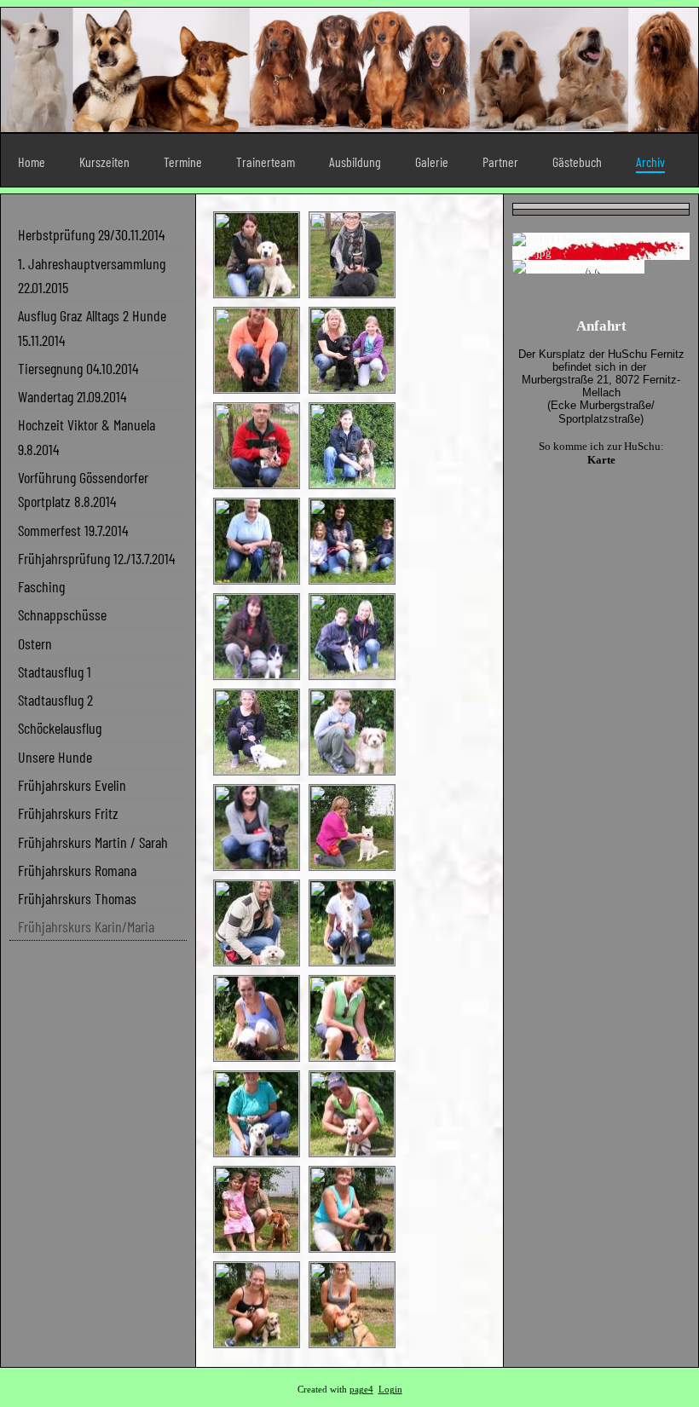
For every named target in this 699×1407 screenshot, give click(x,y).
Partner (500, 161)
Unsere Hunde (55, 756)
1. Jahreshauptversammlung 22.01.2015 (91, 275)
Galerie (431, 161)
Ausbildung (355, 161)
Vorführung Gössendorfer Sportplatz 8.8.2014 (83, 489)
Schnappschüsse (62, 614)
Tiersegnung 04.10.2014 (78, 368)
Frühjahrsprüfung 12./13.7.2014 (96, 558)
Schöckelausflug (59, 727)
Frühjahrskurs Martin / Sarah (93, 842)
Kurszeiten (104, 161)
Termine (183, 161)
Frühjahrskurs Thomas (77, 898)
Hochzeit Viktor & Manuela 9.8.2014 (86, 436)
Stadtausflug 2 (55, 699)
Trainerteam (265, 161)
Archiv (650, 161)
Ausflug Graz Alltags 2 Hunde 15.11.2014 (92, 327)
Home (31, 161)
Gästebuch (577, 161)
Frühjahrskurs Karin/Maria (86, 926)
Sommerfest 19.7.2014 (73, 530)
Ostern (35, 643)
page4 (361, 1389)
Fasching (41, 586)
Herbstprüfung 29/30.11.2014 (91, 234)
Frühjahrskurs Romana (77, 870)
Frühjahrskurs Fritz (68, 813)
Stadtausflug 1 (54, 671)
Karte (601, 459)
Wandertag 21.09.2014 (72, 396)
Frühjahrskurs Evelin (72, 785)
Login (390, 1389)
